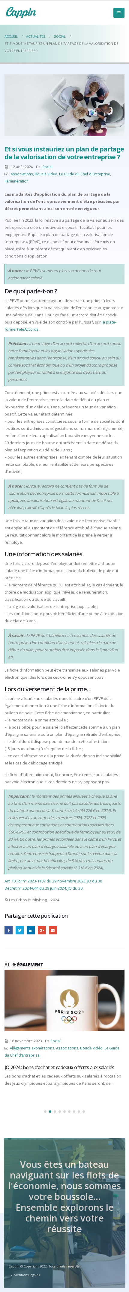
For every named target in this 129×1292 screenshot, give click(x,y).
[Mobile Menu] (118, 13)
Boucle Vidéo (46, 173)
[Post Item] (64, 1000)
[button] (45, 1111)
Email (53, 930)
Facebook (8, 930)
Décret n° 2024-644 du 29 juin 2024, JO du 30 (43, 888)
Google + (42, 930)
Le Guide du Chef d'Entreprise (84, 173)
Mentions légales (27, 1275)
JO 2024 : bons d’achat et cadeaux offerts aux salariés (59, 1067)
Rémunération (16, 181)
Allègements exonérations (32, 1048)
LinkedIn (31, 930)
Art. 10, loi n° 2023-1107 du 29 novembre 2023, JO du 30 (53, 881)
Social (47, 166)
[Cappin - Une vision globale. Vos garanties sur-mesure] (21, 12)
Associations (22, 173)
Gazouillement (20, 930)
